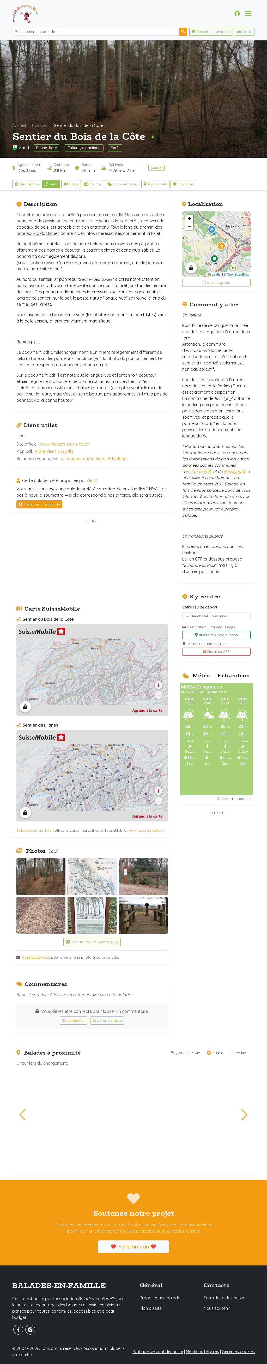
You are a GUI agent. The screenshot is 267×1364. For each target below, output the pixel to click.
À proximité (157, 184)
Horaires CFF (218, 651)
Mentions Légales (202, 1351)
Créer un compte (107, 1020)
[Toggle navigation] (248, 13)
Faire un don (133, 1246)
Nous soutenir (217, 1308)
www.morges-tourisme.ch (64, 444)
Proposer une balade (41, 504)
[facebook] (18, 1330)
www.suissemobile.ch (147, 830)
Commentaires (125, 184)
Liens (53, 184)
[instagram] (30, 1330)
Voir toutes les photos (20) (94, 942)
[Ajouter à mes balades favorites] (152, 137)
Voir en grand (218, 282)
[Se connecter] (237, 14)
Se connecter (73, 1020)
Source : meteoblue (234, 798)
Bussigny (232, 471)
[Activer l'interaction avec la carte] (25, 707)
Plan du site (151, 1308)
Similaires (186, 184)
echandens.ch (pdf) (54, 451)
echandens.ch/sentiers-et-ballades (95, 458)
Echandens (196, 471)
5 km (196, 1053)
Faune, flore (46, 147)
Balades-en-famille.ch (35, 830)
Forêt (115, 147)
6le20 (92, 480)
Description (29, 184)
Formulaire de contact (225, 1297)
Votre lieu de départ (199, 607)
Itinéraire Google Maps (218, 634)
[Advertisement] (92, 560)
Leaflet (216, 274)
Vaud (24, 147)
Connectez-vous (36, 957)
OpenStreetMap (238, 274)
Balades (40, 125)
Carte (73, 184)
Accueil (19, 125)
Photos (95, 184)
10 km (218, 1053)
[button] (221, 246)
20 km (241, 1053)
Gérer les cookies (238, 1351)
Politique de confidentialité (157, 1351)
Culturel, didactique (84, 147)
